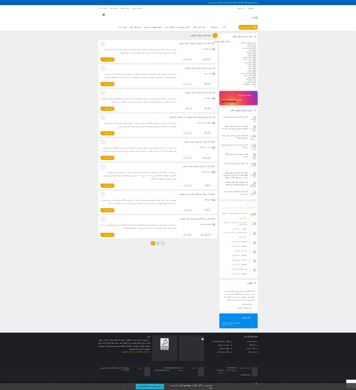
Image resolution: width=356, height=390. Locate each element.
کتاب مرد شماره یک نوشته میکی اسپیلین (200, 92)
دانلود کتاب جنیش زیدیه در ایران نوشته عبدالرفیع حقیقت (235, 137)
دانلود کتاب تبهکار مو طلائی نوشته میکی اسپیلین (197, 194)
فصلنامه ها (252, 50)
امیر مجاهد (188, 108)
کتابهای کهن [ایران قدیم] (248, 73)
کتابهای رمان (252, 61)
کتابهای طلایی (252, 68)
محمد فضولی (252, 80)
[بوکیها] (255, 17)
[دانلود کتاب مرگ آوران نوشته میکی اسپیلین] (208, 172)
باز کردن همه (252, 42)
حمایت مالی (114, 8)
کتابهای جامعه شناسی (249, 57)
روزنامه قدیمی (251, 46)
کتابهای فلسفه (251, 71)
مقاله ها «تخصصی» (250, 82)
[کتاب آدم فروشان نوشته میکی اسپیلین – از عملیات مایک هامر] (206, 123)
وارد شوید (241, 8)
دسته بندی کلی (187, 59)
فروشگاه (252, 345)
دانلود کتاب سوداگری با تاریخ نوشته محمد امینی (236, 193)
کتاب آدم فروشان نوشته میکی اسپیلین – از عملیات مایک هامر (192, 117)
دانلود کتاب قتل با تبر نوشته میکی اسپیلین (199, 142)
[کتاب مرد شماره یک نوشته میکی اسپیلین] (209, 99)
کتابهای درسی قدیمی (249, 59)
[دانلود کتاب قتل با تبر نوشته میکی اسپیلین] (207, 148)
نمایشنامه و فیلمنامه (250, 84)
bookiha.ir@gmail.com (244, 308)
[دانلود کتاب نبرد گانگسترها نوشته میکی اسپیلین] (207, 225)
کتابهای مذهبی (251, 77)
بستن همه (244, 42)
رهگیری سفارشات (223, 352)
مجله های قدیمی (251, 79)
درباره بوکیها (125, 8)
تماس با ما (103, 8)
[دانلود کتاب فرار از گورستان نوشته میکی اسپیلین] (209, 49)
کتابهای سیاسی (251, 64)
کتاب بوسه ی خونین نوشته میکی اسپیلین (200, 68)
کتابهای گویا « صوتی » (249, 75)
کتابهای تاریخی (251, 55)
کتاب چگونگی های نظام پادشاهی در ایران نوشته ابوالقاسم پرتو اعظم (235, 183)
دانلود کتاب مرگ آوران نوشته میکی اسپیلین (199, 166)
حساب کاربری (137, 8)
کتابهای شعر (252, 66)
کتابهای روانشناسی (250, 62)
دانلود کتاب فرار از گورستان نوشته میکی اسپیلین (197, 43)
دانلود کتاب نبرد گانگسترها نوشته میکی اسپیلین (197, 219)
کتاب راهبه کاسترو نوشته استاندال (236, 163)
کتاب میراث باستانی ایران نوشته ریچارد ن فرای (234, 146)
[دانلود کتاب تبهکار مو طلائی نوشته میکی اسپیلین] (209, 200)
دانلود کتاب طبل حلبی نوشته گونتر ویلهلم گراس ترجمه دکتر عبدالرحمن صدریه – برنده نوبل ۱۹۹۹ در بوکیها (235, 175)
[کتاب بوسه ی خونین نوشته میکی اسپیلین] (209, 74)
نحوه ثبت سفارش (223, 345)
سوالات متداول (224, 348)
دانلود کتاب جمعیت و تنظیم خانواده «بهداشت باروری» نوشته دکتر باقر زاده (234, 127)
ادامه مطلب (109, 59)
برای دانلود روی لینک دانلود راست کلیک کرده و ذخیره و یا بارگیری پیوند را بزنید (233, 2)
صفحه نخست (251, 341)
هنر (255, 86)
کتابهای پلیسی (252, 53)
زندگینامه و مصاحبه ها (249, 48)
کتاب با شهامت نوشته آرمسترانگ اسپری (236, 155)
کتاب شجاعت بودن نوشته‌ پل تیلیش (236, 117)
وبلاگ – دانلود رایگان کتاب (221, 341)
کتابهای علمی (252, 70)
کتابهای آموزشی (251, 52)
